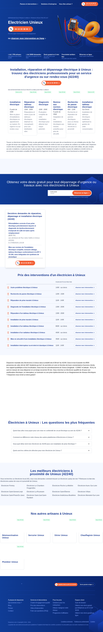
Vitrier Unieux (61, 535)
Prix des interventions (37, 605)
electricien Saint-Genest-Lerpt (12, 492)
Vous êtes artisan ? (65, 4)
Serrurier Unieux (36, 535)
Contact (10, 611)
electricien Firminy (7, 485)
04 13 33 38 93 (21, 29)
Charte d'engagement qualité (40, 603)
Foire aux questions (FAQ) (39, 611)
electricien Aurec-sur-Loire (87, 485)
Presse (10, 608)
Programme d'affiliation (60, 613)
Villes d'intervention (37, 608)
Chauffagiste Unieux (90, 535)
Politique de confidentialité (81, 621)
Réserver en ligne (81, 193)
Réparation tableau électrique (29, 104)
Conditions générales (67, 621)
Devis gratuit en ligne (86, 584)
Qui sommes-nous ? (15, 603)
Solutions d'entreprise (49, 4)
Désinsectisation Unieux (10, 536)
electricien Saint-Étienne (61, 492)
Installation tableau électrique (87, 104)
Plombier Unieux (10, 562)
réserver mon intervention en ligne (27, 38)
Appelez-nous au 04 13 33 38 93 (67, 584)
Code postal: (53, 191)
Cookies (92, 621)
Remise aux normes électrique (58, 105)
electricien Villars (84, 492)
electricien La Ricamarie (35, 492)
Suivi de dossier (80, 603)
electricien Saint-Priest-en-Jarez (12, 495)
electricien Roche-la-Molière (62, 485)
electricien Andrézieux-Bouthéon (64, 495)
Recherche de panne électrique (73, 104)
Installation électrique (15, 103)
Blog (9, 605)
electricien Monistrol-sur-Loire (88, 495)
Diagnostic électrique (44, 103)
